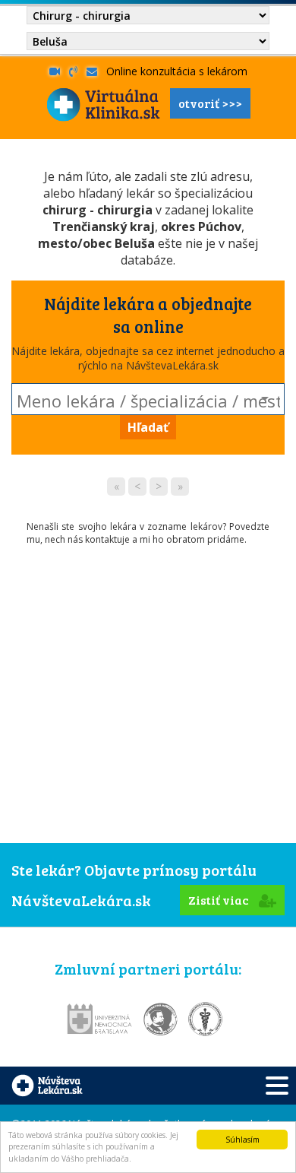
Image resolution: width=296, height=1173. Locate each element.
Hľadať (148, 427)
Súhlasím (242, 1139)
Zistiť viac (219, 900)
